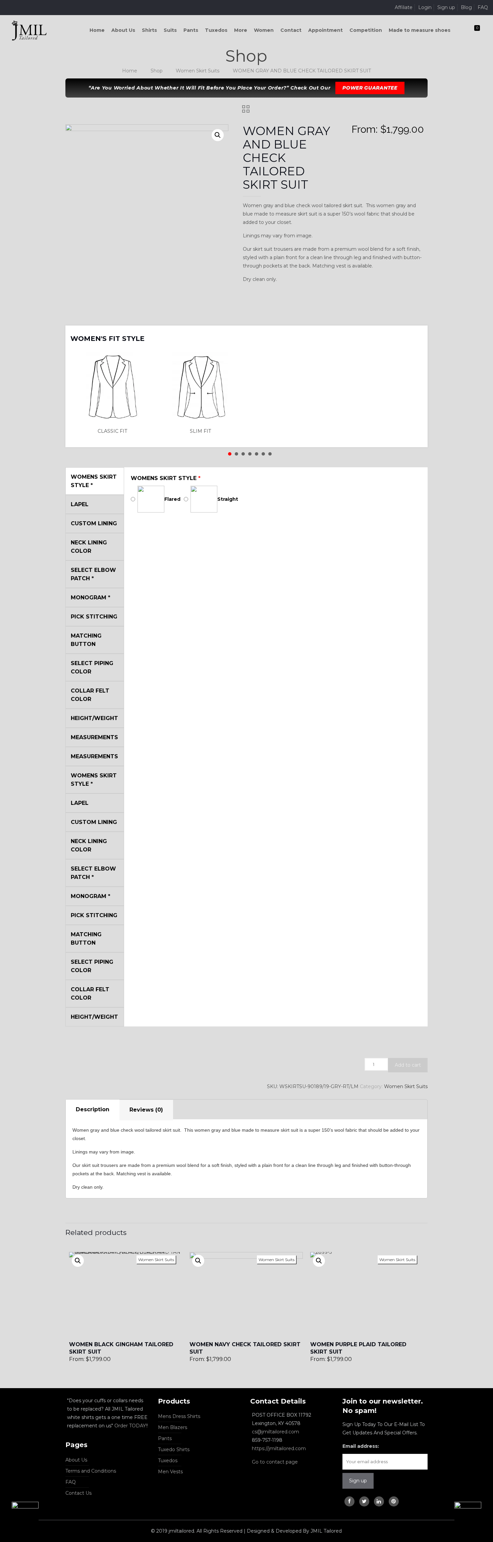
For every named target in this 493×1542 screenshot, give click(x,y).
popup (78, 1261)
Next (413, 334)
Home (129, 71)
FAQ (483, 7)
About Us (76, 1460)
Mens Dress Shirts (179, 1416)
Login (425, 7)
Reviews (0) (146, 1110)
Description (92, 1109)
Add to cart (408, 1065)
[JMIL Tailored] (29, 30)
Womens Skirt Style (166, 478)
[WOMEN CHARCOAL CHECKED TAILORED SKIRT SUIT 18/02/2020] (473, 1515)
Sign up (446, 7)
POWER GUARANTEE (369, 88)
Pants (165, 1438)
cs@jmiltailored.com (275, 1432)
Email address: (360, 1446)
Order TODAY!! (131, 1426)
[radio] (114, 393)
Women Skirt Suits (197, 71)
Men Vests (170, 1472)
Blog (466, 7)
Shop (157, 71)
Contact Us (78, 1493)
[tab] (92, 1110)
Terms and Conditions (90, 1471)
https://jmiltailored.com (279, 1448)
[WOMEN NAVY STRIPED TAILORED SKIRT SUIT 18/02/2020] (19, 1515)
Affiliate (404, 7)
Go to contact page (275, 1462)
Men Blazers (172, 1427)
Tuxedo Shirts (173, 1449)
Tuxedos (167, 1461)
